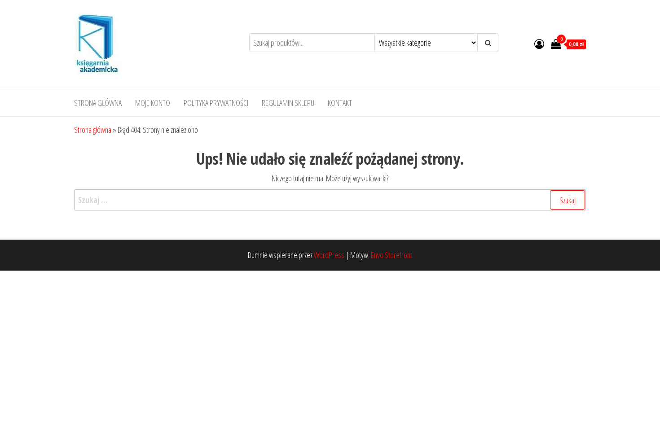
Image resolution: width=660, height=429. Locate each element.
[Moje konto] (539, 43)
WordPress (329, 255)
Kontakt (340, 102)
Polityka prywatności (216, 102)
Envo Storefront (391, 255)
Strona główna (98, 102)
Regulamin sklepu (288, 102)
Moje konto (152, 102)
